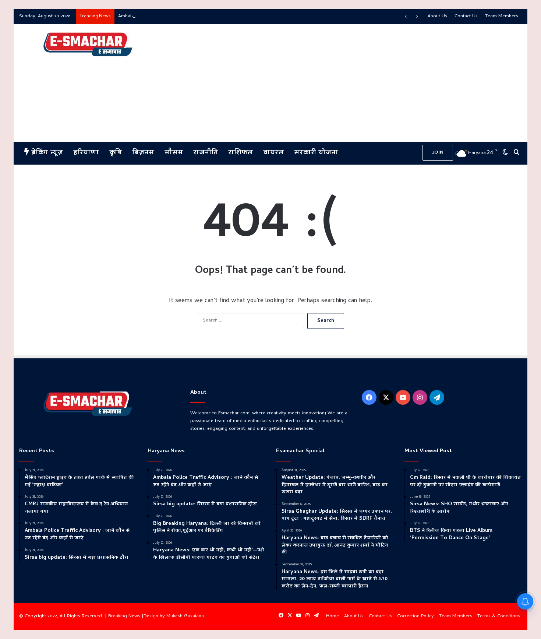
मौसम (174, 153)
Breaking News (124, 616)
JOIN (437, 153)
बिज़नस (143, 153)
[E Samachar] (87, 44)
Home (332, 616)
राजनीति (205, 153)
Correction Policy (415, 616)
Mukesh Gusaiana (185, 616)
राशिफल (240, 153)
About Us (437, 16)
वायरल (273, 153)
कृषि (115, 153)
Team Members (501, 16)
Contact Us (466, 16)
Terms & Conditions (498, 616)
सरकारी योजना (316, 153)
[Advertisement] (356, 83)
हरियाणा (86, 153)
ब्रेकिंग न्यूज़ (46, 153)
